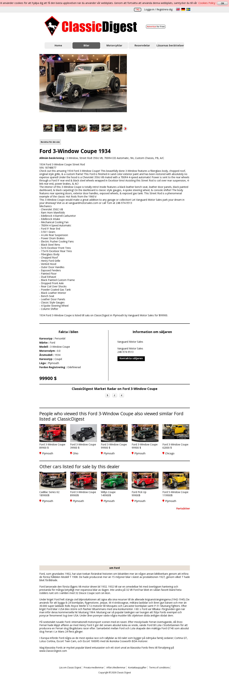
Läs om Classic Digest (70, 667)
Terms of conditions (159, 667)
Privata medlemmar (94, 667)
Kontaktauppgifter (137, 667)
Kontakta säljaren (131, 358)
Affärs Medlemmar (115, 667)
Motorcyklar (114, 45)
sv (188, 9)
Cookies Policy (206, 3)
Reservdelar (142, 45)
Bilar (86, 45)
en (178, 9)
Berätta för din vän (50, 142)
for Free (156, 26)
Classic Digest (91, 26)
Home (58, 45)
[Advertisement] (162, 86)
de (183, 9)
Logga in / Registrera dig (158, 9)
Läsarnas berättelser (170, 45)
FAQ (138, 9)
